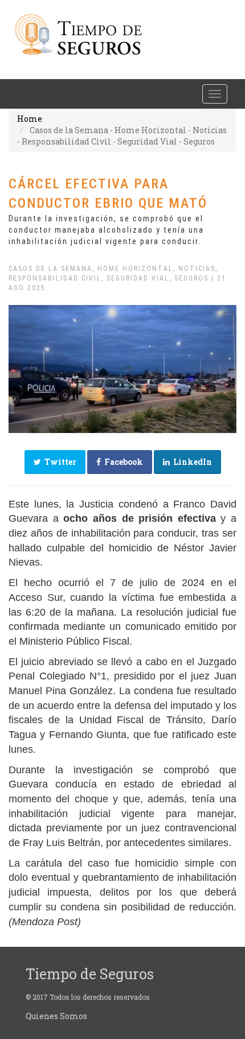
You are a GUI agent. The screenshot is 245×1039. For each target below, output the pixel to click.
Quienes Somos (56, 1016)
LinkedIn (191, 461)
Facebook (122, 461)
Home (29, 118)
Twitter (58, 461)
